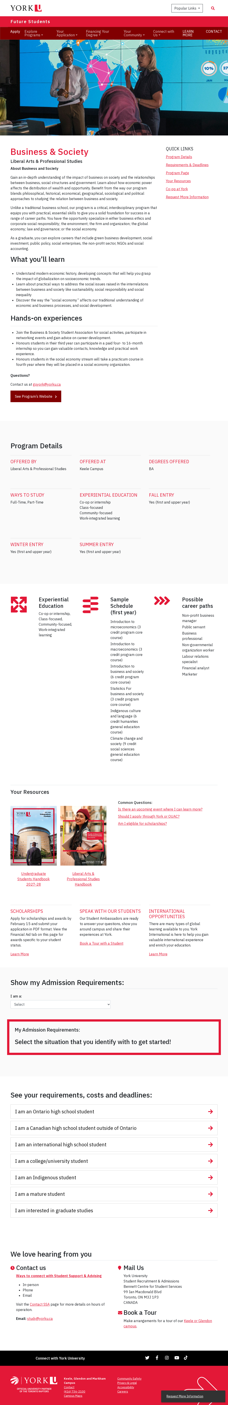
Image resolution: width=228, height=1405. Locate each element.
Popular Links (185, 8)
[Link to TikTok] (187, 1357)
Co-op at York (177, 189)
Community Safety (129, 1378)
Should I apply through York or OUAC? (148, 816)
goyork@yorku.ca (47, 384)
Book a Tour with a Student (101, 943)
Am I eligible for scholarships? (142, 823)
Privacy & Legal (127, 1383)
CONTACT (214, 31)
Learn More (19, 954)
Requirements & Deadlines (187, 165)
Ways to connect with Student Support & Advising (59, 1276)
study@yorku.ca (40, 1318)
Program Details (179, 157)
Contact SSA (40, 1304)
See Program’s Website (34, 396)
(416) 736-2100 (74, 1391)
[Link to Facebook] (157, 1357)
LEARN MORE (188, 33)
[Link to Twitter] (147, 1357)
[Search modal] (213, 8)
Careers (122, 1391)
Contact (69, 1387)
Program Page (177, 173)
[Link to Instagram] (167, 1357)
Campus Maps (73, 1396)
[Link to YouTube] (177, 1357)
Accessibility (125, 1387)
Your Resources (178, 181)
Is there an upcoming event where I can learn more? (160, 809)
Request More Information (187, 197)
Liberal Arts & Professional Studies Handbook (83, 879)
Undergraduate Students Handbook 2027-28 (33, 879)
